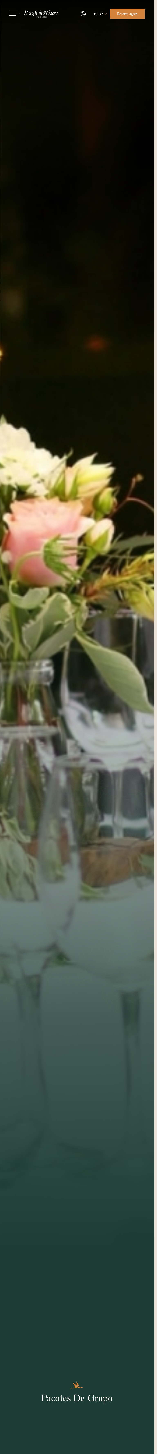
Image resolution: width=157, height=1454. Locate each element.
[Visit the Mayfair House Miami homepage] (41, 14)
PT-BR (98, 14)
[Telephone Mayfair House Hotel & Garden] (83, 14)
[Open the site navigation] (14, 13)
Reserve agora (127, 14)
